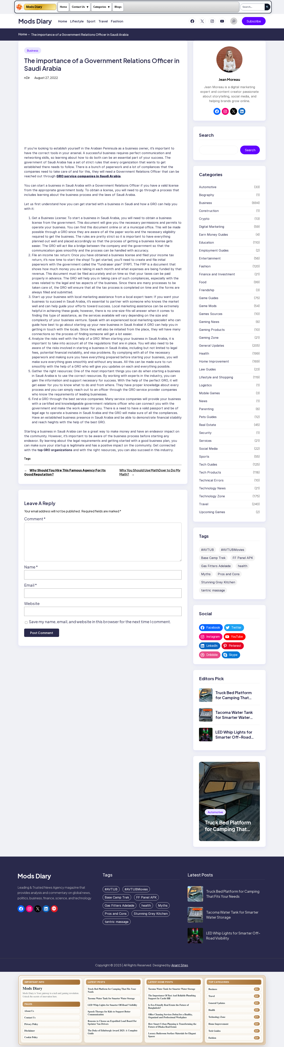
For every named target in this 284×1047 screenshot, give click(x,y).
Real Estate (207, 425)
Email (30, 585)
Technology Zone (212, 496)
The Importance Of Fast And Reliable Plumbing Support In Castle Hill (172, 997)
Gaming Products (212, 330)
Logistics (205, 385)
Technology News (212, 488)
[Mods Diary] (19, 7)
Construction (209, 211)
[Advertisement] (103, 114)
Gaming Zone (209, 338)
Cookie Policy (31, 1037)
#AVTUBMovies (232, 550)
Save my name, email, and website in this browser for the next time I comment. (100, 621)
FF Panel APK (243, 558)
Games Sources (210, 314)
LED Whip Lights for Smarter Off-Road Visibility (233, 737)
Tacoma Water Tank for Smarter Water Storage (234, 717)
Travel (203, 504)
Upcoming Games (212, 512)
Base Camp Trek (213, 558)
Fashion (205, 266)
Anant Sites (179, 965)
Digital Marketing (211, 227)
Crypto (204, 219)
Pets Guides (208, 417)
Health (204, 353)
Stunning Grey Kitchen (218, 582)
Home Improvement (214, 361)
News (203, 401)
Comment (35, 518)
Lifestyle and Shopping (216, 377)
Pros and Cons (229, 574)
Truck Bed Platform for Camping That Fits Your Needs (233, 697)
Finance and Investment (217, 274)
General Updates (211, 345)
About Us (29, 1011)
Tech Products (210, 472)
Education (206, 242)
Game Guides (208, 298)
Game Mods (208, 306)
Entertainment (210, 258)
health (242, 566)
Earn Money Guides (213, 234)
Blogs (118, 7)
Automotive (207, 187)
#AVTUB (207, 550)
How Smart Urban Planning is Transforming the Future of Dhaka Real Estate (172, 1025)
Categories (99, 7)
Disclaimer (29, 1030)
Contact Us (78, 7)
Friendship (206, 290)
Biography (206, 195)
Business (32, 50)
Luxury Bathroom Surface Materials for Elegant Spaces (172, 1035)
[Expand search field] (233, 21)
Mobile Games (209, 393)
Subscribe (254, 21)
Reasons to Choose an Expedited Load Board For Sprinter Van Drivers (112, 1022)
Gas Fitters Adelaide (216, 566)
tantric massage (213, 590)
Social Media (208, 449)
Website (32, 603)
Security (205, 433)
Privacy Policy (31, 1024)
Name (31, 566)
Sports (204, 456)
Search (250, 150)
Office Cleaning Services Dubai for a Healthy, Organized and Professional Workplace (170, 1016)
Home (63, 7)
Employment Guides (214, 250)
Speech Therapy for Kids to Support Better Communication (109, 1013)
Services (205, 441)
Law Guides (207, 369)
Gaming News (209, 322)
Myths (206, 574)
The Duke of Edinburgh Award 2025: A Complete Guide (112, 1032)
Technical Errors (211, 480)
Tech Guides (208, 464)
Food (202, 282)
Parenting (206, 409)
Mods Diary (34, 7)
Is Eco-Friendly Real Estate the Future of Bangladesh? (168, 1006)
